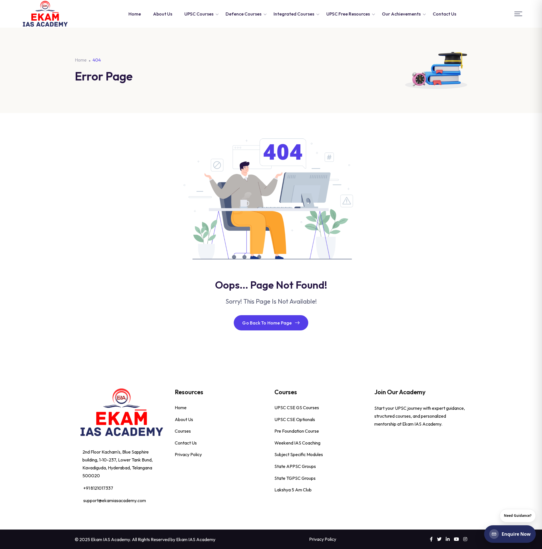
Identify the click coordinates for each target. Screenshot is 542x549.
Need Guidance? (518, 515)
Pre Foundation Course (296, 431)
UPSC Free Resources (348, 14)
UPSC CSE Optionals (294, 419)
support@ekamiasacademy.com (114, 500)
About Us (162, 14)
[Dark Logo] (45, 14)
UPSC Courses (198, 14)
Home (134, 14)
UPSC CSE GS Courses (296, 407)
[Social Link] (431, 539)
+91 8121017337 (98, 488)
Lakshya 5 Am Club (293, 490)
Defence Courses (243, 14)
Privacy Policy (188, 454)
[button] (518, 14)
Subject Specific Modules (298, 454)
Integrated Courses (294, 14)
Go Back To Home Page (267, 323)
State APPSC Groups (295, 466)
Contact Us (444, 14)
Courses (183, 431)
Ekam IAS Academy (195, 539)
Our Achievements (401, 14)
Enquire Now (516, 534)
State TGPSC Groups (295, 478)
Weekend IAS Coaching (297, 443)
